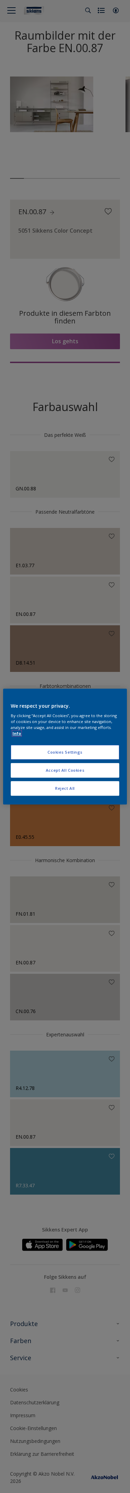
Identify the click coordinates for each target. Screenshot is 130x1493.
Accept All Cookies (65, 770)
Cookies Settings (65, 752)
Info (16, 733)
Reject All (65, 788)
